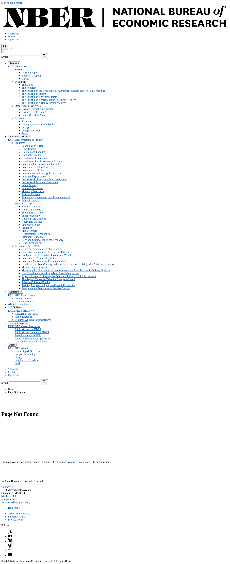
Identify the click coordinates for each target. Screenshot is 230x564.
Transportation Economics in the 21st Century (46, 288)
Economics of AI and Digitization (39, 258)
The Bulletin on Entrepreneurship (39, 96)
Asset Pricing (29, 148)
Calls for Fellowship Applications (32, 338)
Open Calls (14, 39)
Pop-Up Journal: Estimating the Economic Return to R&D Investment (59, 276)
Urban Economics (31, 242)
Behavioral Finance (32, 206)
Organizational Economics (36, 233)
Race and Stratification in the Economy (42, 239)
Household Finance (32, 221)
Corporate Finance (31, 155)
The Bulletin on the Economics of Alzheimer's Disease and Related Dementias (63, 90)
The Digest (27, 84)
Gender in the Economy (34, 218)
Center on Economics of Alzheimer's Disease (45, 252)
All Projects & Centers (27, 246)
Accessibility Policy (18, 513)
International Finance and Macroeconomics (44, 179)
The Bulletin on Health (34, 93)
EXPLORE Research (19, 66)
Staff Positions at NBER (28, 335)
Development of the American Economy (43, 161)
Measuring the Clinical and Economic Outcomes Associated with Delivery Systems (66, 270)
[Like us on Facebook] (9, 550)
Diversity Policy (16, 516)
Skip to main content (12, 2)
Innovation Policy (31, 224)
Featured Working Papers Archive (33, 319)
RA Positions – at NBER (28, 329)
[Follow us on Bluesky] (10, 541)
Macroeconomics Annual (35, 267)
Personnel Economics (33, 236)
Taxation (26, 121)
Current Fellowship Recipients (31, 341)
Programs (20, 142)
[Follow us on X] (10, 531)
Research (14, 63)
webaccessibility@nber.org (15, 502)
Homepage (14, 507)
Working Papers (30, 72)
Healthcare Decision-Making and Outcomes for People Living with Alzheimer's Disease (68, 264)
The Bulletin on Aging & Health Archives (44, 102)
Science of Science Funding (36, 282)
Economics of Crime (32, 212)
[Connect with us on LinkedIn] (10, 536)
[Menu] (10, 48)
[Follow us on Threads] (10, 545)
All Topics (20, 118)
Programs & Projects (19, 136)
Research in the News (26, 313)
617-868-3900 (9, 496)
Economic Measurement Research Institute (44, 261)
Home (11, 389)
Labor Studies (29, 185)
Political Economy (31, 194)
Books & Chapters (31, 75)
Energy (25, 127)
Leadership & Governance (29, 351)
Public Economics (31, 200)
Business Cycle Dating (34, 112)
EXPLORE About (18, 348)
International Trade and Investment (40, 182)
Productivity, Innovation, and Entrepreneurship (46, 197)
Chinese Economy (31, 209)
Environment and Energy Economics (41, 173)
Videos (25, 78)
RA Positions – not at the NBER (32, 332)
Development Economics (35, 158)
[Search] (4, 47)
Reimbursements (23, 301)
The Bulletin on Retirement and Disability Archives (49, 99)
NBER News (15, 307)
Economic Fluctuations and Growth (40, 164)
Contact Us (7, 486)
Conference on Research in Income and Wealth (47, 255)
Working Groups (24, 203)
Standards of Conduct (26, 360)
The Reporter (29, 87)
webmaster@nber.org (78, 462)
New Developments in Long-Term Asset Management (50, 273)
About (12, 345)
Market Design (29, 230)
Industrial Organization (34, 176)
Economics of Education (35, 167)
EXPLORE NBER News (22, 310)
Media (11, 36)
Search (5, 56)
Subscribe (13, 33)
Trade (25, 133)
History (19, 357)
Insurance (27, 227)
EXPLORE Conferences (21, 295)
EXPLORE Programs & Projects (25, 139)
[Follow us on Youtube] (10, 555)
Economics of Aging (32, 145)
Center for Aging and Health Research (42, 249)
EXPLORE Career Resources (24, 326)
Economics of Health (33, 170)
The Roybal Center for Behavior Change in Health (48, 279)
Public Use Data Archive (35, 115)
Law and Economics (32, 188)
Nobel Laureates (23, 316)
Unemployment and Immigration (39, 124)
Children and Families (33, 151)
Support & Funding (25, 354)
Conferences (15, 292)
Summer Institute (24, 298)
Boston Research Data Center (37, 109)
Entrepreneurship (31, 130)
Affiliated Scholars (18, 304)
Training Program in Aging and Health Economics (48, 285)
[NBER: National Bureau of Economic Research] (115, 27)
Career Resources (18, 323)
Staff (17, 363)
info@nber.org (9, 499)
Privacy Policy (16, 519)
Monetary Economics (33, 191)
